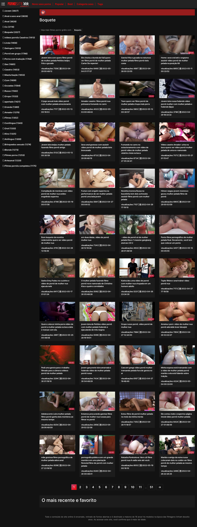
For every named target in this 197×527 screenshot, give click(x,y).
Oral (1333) (10, 128)
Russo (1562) (11, 91)
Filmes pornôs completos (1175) (20, 166)
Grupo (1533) (11, 96)
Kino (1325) (10, 134)
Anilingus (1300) (13, 139)
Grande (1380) (12, 107)
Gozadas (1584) (13, 85)
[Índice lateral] (18, 4)
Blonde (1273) (12, 150)
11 (140, 487)
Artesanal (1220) (13, 160)
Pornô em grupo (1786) (16, 53)
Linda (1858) (11, 43)
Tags (100, 4)
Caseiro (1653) (12, 69)
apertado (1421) (12, 101)
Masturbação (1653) (15, 75)
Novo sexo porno (42, 4)
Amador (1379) (12, 112)
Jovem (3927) (12, 11)
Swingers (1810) (13, 48)
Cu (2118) (9, 27)
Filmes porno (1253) (15, 155)
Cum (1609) (10, 80)
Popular (59, 4)
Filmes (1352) (11, 117)
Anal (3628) (11, 21)
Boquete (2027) (12, 32)
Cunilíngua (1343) (14, 123)
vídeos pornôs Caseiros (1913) (20, 37)
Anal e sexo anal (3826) (16, 16)
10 (132, 487)
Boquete (77, 30)
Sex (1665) (10, 64)
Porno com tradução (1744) (18, 59)
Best (70, 4)
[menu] (3, 4)
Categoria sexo (85, 4)
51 (151, 487)
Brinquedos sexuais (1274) (18, 144)
